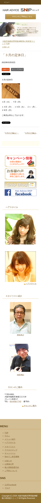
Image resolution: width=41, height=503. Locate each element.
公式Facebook (10, 485)
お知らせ (6, 69)
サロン (7, 436)
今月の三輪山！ (11, 133)
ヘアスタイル (31, 284)
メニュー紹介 (10, 439)
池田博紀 (20, 375)
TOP (6, 433)
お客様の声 (9, 464)
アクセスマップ (11, 450)
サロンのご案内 (30, 406)
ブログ (7, 488)
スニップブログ (17, 69)
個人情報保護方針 (12, 467)
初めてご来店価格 (12, 457)
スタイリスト (10, 447)
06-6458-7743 (15, 401)
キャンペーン (10, 453)
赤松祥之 (20, 335)
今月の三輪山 (30, 133)
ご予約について (11, 471)
